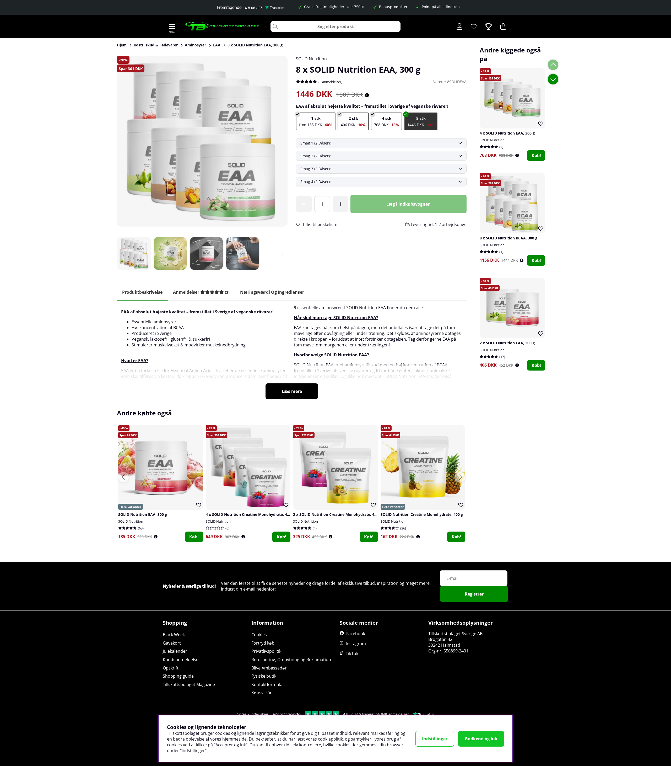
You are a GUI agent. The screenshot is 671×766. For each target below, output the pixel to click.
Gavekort (172, 643)
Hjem (122, 44)
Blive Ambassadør (269, 668)
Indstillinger (434, 739)
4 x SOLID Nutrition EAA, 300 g (507, 133)
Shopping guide (178, 676)
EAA (216, 44)
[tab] (201, 292)
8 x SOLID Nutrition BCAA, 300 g (508, 237)
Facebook (355, 633)
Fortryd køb (262, 643)
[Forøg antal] (340, 204)
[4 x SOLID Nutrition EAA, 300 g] (386, 121)
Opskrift (170, 668)
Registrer (474, 594)
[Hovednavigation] (172, 26)
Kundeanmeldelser (181, 659)
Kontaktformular (267, 684)
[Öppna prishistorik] (517, 155)
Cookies (259, 635)
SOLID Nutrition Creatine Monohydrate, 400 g (422, 514)
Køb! (536, 155)
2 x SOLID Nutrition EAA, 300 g (507, 342)
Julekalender (175, 651)
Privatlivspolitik (266, 651)
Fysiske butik (263, 676)
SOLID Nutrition (311, 59)
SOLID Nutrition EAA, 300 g (142, 514)
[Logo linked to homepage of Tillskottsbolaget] (222, 26)
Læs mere (292, 391)
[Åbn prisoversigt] (367, 95)
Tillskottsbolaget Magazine (189, 684)
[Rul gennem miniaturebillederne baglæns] (122, 253)
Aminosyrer (195, 44)
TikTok (352, 653)
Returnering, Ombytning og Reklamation (291, 659)
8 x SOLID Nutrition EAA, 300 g (255, 44)
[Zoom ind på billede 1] (202, 141)
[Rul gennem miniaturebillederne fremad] (282, 253)
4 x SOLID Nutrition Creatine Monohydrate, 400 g (250, 514)
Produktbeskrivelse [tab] (142, 292)
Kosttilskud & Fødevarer (156, 44)
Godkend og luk (481, 739)
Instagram (356, 643)
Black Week (174, 635)
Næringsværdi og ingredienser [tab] (272, 292)
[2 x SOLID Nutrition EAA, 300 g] (353, 121)
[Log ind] (459, 26)
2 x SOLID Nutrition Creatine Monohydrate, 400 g (337, 514)
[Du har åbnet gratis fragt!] (304, 204)
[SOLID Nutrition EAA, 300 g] (315, 121)
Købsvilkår (261, 692)
